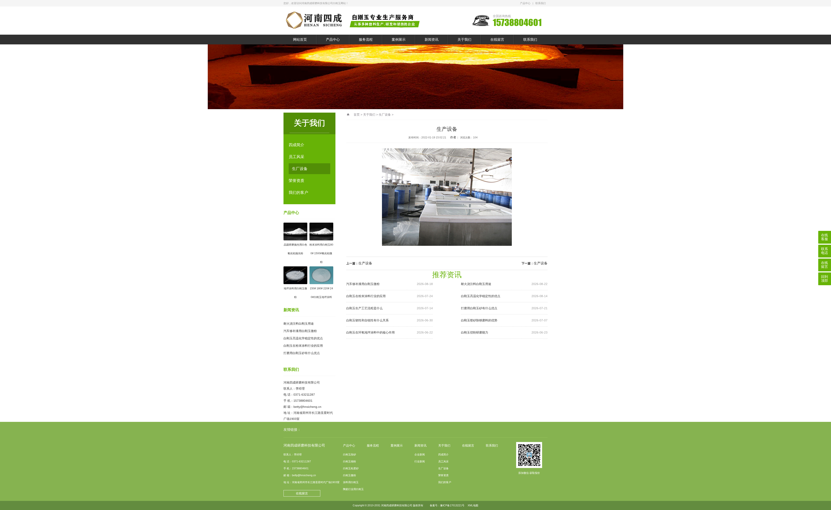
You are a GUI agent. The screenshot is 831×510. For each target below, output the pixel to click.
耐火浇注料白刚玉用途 (298, 323)
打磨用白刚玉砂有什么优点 (301, 353)
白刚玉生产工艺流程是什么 (389, 308)
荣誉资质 (296, 180)
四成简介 (296, 145)
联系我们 (540, 3)
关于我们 (464, 39)
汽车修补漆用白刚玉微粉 (300, 331)
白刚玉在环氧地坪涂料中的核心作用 (389, 332)
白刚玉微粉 (349, 475)
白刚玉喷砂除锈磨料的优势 (504, 320)
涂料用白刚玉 (351, 482)
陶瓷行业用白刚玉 (353, 489)
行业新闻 (419, 461)
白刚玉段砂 (349, 454)
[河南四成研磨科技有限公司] (353, 20)
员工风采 (296, 157)
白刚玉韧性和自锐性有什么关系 (389, 320)
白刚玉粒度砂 (351, 468)
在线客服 (824, 237)
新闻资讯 (431, 39)
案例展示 (399, 39)
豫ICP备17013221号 (452, 505)
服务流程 (366, 39)
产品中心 (525, 3)
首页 (357, 114)
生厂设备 (300, 169)
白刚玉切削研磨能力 (504, 332)
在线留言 (497, 39)
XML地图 (473, 505)
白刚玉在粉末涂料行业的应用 (303, 345)
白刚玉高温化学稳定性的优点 (303, 338)
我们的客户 (298, 192)
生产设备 (365, 263)
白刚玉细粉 (349, 461)
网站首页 (300, 39)
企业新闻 (419, 454)
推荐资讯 (447, 274)
